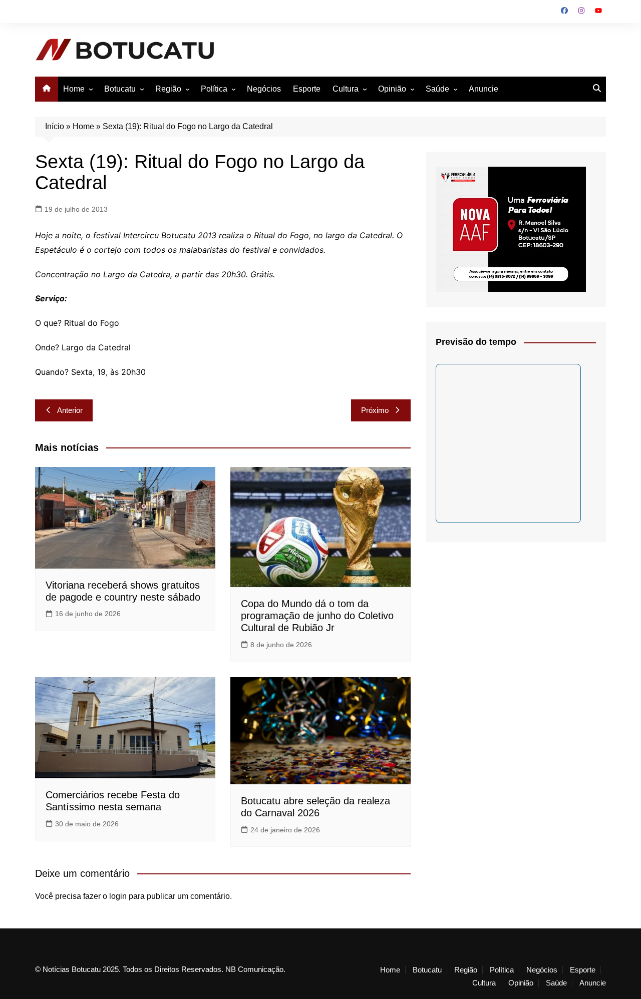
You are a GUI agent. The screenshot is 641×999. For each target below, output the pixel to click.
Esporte (306, 89)
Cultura (346, 89)
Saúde (437, 89)
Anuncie (483, 89)
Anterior (70, 410)
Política (214, 89)
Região (168, 89)
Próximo (375, 410)
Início (54, 126)
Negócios (264, 89)
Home (74, 89)
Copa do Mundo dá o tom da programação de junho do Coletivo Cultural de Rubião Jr (317, 615)
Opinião (392, 89)
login (118, 896)
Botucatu (120, 89)
